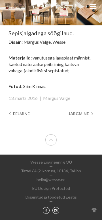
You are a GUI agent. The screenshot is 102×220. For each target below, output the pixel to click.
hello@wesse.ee (51, 179)
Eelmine (21, 113)
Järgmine (79, 113)
